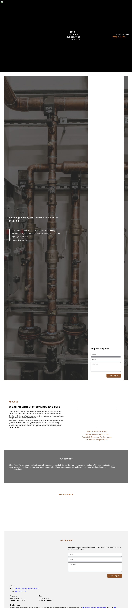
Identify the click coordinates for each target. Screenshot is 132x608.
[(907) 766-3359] (128, 37)
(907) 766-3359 (119, 37)
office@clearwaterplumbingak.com (26, 588)
